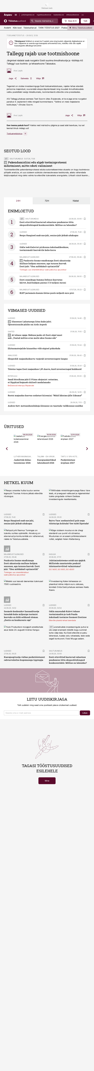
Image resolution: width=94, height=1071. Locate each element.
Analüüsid (12, 355)
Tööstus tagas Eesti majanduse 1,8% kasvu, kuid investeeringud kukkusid (45, 369)
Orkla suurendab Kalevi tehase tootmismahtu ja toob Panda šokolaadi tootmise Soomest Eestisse (68, 614)
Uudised (23, 232)
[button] (41, 712)
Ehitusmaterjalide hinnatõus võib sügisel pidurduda (34, 348)
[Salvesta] (84, 218)
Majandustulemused (29, 257)
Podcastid (65, 27)
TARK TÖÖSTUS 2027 (48, 27)
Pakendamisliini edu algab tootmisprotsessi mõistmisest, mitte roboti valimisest (35, 164)
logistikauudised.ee (44, 15)
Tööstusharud (29, 27)
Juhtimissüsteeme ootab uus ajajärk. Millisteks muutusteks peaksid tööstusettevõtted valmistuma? (67, 563)
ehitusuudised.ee (72, 15)
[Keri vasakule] (7, 448)
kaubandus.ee (59, 15)
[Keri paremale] (87, 448)
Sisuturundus (16, 159)
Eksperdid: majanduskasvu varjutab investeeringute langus (38, 358)
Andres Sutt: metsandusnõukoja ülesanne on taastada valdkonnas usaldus (45, 406)
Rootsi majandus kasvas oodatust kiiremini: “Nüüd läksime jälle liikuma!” (45, 395)
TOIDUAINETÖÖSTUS (15, 35)
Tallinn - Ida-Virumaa (47, 456)
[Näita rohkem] (82, 15)
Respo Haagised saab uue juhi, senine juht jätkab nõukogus (49, 235)
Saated (11, 332)
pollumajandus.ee (28, 15)
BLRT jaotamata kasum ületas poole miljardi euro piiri (47, 293)
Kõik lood (17, 27)
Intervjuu (12, 376)
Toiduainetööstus (14, 133)
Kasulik (52, 554)
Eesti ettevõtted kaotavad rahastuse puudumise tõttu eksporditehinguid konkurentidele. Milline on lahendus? (68, 660)
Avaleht (7, 27)
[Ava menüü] (16, 15)
